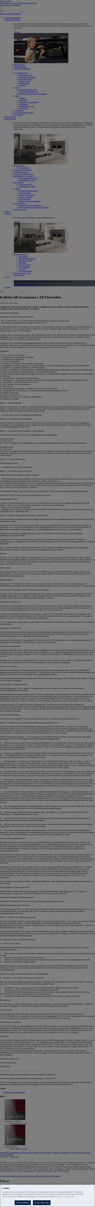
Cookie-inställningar (23, 1203)
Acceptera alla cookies (41, 1203)
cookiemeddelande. (68, 1196)
